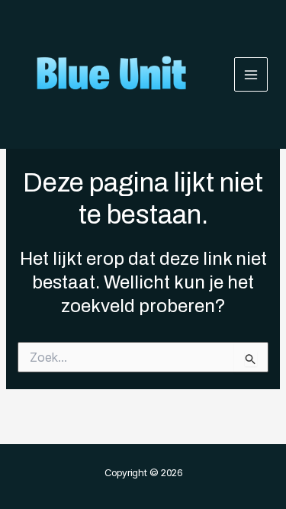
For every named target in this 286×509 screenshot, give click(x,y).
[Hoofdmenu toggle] (251, 74)
